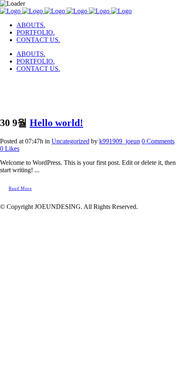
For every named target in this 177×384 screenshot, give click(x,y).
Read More (20, 188)
